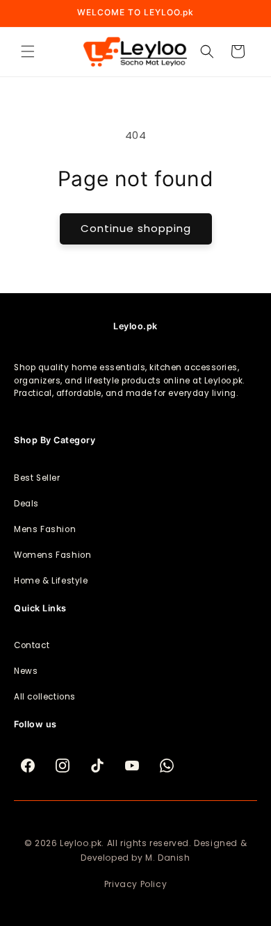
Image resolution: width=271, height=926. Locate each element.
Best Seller (37, 477)
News (26, 671)
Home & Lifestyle (51, 580)
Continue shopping (136, 228)
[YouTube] (132, 765)
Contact (31, 645)
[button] (28, 51)
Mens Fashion (45, 529)
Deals (26, 503)
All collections (45, 696)
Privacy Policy (135, 884)
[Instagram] (62, 765)
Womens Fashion (52, 555)
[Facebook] (28, 765)
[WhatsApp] (167, 765)
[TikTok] (97, 765)
